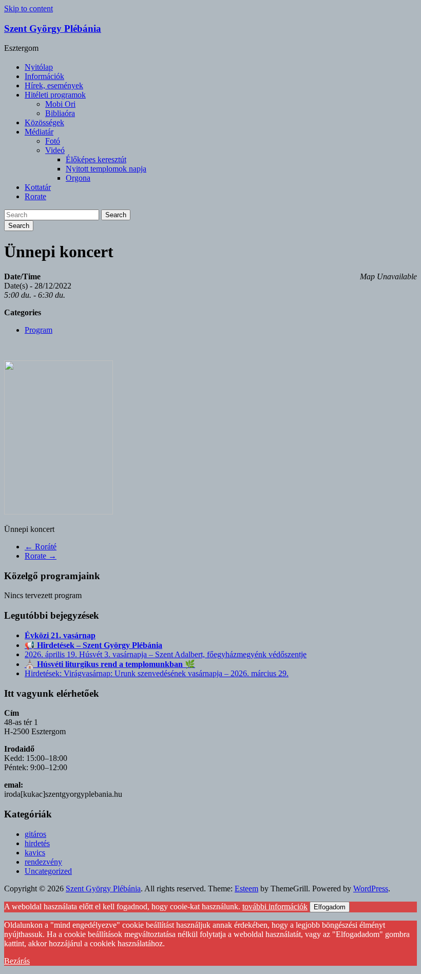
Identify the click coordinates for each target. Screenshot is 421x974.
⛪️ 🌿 (110, 664)
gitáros (35, 834)
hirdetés (37, 843)
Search (115, 215)
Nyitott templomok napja (106, 168)
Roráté (40, 546)
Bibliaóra (60, 113)
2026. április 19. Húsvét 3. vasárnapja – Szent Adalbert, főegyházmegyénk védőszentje (166, 654)
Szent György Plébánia (52, 28)
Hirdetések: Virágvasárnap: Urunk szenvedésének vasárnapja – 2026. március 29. (157, 673)
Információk (44, 76)
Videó (55, 150)
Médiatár (39, 131)
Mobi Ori (60, 104)
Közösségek (44, 122)
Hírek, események (54, 85)
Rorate (35, 196)
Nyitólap (39, 67)
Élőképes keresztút (96, 159)
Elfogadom (330, 907)
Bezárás (17, 961)
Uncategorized (48, 871)
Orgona (78, 178)
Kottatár (38, 187)
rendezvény (43, 861)
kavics (35, 852)
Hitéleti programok (55, 94)
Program (38, 330)
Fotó (52, 141)
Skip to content (28, 8)
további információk (275, 906)
